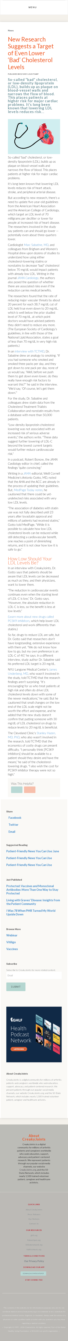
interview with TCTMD (29, 351)
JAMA (27, 473)
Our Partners (34, 1219)
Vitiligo (11, 942)
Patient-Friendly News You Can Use (29, 858)
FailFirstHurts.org (34, 1250)
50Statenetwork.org (33, 1245)
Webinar (11, 935)
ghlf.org (34, 1235)
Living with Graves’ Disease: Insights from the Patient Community (33, 902)
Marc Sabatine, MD (36, 245)
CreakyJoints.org (27, 1169)
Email (11, 831)
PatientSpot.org (34, 1240)
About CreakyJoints (34, 1210)
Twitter (13, 824)
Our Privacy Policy (34, 1261)
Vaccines (12, 949)
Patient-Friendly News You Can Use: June (32, 851)
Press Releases (34, 1214)
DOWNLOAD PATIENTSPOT (33, 1273)
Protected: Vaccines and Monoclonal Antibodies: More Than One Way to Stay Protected (32, 889)
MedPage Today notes (28, 490)
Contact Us (34, 1224)
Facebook (14, 817)
